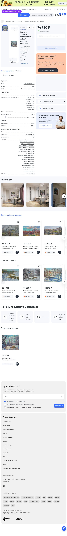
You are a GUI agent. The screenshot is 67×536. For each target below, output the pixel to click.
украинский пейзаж (28, 169)
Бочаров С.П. (30, 101)
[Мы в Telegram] (17, 486)
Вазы (25, 501)
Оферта (5, 464)
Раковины (6, 505)
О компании (6, 425)
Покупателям (7, 421)
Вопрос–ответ (8, 75)
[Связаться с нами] (64, 528)
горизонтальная (30, 134)
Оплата (5, 433)
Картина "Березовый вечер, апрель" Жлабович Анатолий (31, 247)
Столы (12, 501)
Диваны (50, 497)
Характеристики (7, 71)
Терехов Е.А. (30, 107)
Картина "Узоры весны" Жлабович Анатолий (8, 291)
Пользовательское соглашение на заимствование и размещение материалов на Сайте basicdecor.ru (16, 512)
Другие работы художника (11, 215)
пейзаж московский (28, 163)
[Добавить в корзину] (17, 252)
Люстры (38, 497)
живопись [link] (26, 50)
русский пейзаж (29, 153)
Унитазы (56, 501)
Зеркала (19, 501)
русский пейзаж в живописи (26, 145)
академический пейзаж (27, 159)
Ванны (49, 501)
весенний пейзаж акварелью (26, 155)
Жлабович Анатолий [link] (27, 47)
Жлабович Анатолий (29, 83)
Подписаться (59, 405)
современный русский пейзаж (26, 151)
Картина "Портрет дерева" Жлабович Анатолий (9, 247)
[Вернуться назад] (2, 21)
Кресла (57, 497)
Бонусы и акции (7, 445)
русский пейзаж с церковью (26, 147)
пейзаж (32, 132)
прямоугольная (30, 117)
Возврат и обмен (8, 437)
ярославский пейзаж (28, 171)
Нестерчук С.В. (30, 103)
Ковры (43, 501)
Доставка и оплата (8, 429)
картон (32, 114)
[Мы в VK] (10, 486)
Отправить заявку (48, 70)
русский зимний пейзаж (27, 143)
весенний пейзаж (29, 157)
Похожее (14, 29)
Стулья (5, 501)
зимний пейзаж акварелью (26, 140)
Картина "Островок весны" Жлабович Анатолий (30, 291)
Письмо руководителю (10, 460)
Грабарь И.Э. (30, 97)
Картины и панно (34, 501)
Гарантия (5, 441)
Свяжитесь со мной (45, 125)
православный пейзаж (28, 165)
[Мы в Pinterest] (7, 486)
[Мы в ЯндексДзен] (14, 486)
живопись (31, 95)
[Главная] (9, 15)
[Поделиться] (34, 27)
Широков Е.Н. (30, 109)
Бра (44, 497)
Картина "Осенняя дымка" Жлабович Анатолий (52, 247)
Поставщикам (7, 449)
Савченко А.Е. (30, 105)
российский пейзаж (28, 167)
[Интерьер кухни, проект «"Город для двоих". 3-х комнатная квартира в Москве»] (37, 195)
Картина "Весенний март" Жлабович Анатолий (51, 291)
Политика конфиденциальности (12, 468)
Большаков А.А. (30, 99)
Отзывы (18, 71)
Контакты (5, 453)
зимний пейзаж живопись (27, 141)
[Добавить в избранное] (29, 27)
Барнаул (47, 9)
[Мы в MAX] (4, 486)
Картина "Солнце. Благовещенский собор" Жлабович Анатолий (8, 359)
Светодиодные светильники (11, 497)
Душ (13, 505)
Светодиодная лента (27, 497)
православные (30, 173)
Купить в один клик (51, 48)
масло (32, 112)
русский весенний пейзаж (27, 149)
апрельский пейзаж (28, 161)
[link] (23, 27)
